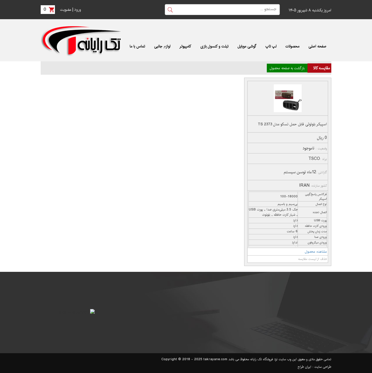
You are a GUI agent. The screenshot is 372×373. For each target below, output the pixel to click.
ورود (77, 9)
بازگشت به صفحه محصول (287, 68)
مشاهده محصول (316, 251)
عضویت (65, 9)
